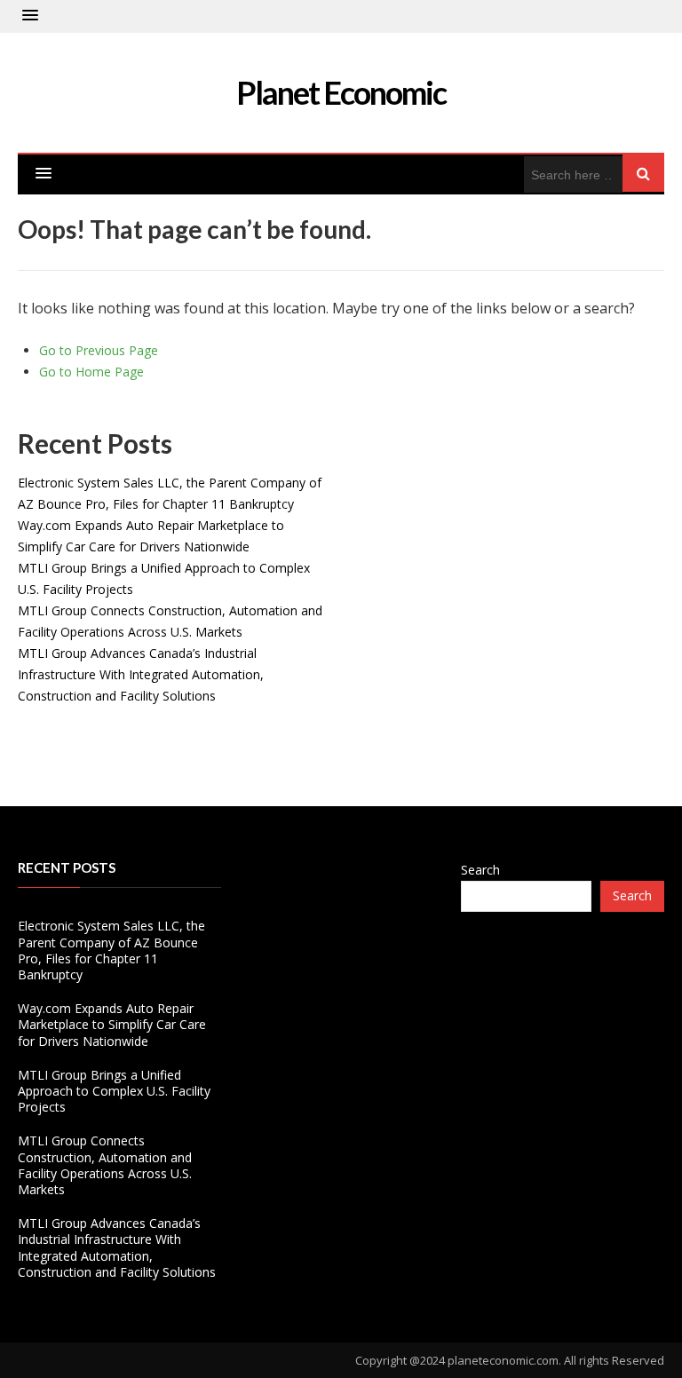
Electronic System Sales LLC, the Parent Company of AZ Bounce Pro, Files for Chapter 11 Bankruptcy (111, 950)
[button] (30, 16)
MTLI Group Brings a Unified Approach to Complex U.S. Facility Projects (114, 1090)
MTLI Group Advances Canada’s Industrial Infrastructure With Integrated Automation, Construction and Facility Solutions (141, 674)
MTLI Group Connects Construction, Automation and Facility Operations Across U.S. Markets (105, 1165)
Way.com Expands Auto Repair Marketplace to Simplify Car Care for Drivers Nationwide (112, 1024)
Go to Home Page (91, 371)
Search (480, 869)
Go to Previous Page (98, 350)
